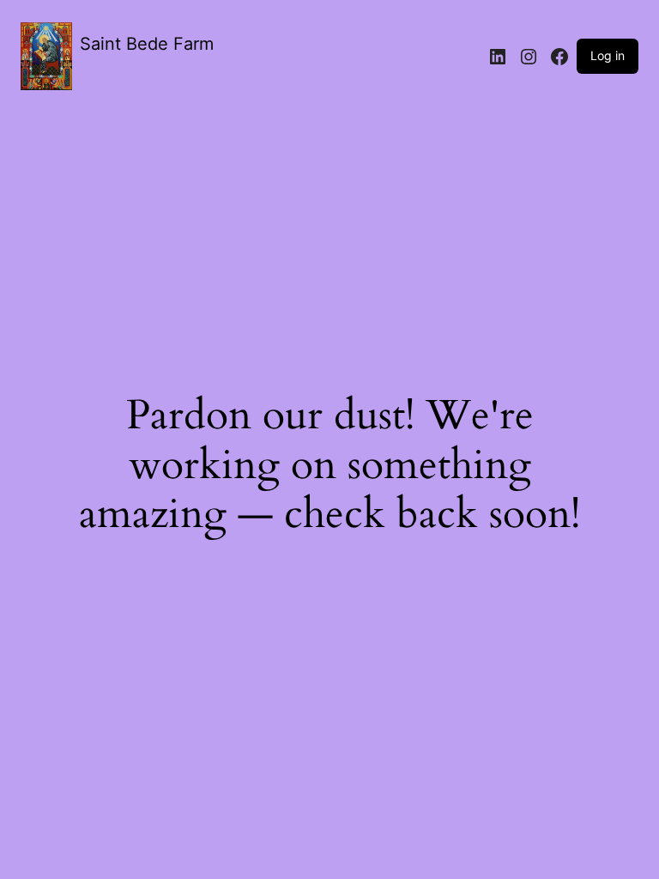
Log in (607, 55)
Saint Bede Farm (147, 43)
